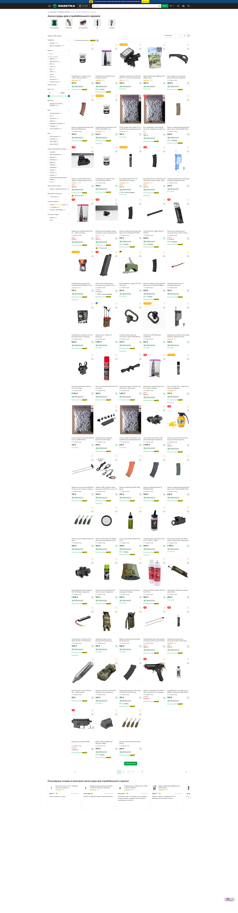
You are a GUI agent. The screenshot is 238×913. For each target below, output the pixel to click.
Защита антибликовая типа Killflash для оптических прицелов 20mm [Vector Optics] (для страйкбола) (106, 540)
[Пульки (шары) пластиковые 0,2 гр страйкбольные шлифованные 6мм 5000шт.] (130, 419)
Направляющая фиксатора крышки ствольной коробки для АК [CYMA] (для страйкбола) (154, 640)
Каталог (85, 6)
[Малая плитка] (188, 35)
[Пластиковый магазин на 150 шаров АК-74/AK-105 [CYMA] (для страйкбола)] (130, 672)
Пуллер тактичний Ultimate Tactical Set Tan (129, 742)
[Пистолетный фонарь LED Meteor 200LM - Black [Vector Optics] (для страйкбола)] (178, 520)
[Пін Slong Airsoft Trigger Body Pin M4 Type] (154, 212)
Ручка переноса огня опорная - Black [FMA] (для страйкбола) (176, 77)
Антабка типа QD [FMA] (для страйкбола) (152, 335)
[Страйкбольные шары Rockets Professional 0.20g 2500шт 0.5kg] (83, 265)
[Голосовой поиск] (159, 6)
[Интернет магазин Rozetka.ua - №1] (64, 6)
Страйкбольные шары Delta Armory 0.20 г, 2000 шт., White (154, 539)
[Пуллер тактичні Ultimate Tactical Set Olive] (83, 520)
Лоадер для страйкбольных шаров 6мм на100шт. (177, 591)
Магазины (54, 118)
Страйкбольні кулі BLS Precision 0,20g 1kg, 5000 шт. (105, 77)
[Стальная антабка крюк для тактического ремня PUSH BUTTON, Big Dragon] (130, 316)
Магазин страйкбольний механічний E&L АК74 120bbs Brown (82, 128)
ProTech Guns (55, 82)
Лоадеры (54, 126)
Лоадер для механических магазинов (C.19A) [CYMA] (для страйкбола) (176, 640)
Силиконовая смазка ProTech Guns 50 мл (130, 539)
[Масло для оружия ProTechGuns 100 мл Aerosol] (106, 368)
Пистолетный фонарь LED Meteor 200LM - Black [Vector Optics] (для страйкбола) (177, 540)
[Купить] (92, 83)
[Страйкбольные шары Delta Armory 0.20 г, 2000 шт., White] (154, 520)
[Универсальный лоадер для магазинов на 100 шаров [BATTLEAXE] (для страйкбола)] (106, 419)
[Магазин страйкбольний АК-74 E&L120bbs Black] (154, 469)
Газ (52, 115)
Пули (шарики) (56, 128)
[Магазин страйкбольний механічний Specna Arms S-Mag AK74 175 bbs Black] (130, 212)
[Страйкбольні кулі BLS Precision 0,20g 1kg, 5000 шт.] (106, 57)
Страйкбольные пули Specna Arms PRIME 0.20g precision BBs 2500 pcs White (178, 691)
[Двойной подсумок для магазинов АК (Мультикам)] (130, 620)
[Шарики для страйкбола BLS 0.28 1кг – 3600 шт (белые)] (83, 212)
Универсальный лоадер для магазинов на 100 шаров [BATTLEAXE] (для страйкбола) (104, 439)
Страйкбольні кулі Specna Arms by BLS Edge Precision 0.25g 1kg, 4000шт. (82, 336)
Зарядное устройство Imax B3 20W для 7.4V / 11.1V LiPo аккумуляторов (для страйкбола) (130, 77)
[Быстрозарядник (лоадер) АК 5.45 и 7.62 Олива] (130, 265)
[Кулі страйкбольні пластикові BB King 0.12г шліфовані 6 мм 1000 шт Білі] (154, 109)
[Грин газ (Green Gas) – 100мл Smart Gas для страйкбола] (178, 368)
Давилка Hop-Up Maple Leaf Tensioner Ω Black (103, 742)
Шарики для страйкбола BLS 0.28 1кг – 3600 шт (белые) (82, 232)
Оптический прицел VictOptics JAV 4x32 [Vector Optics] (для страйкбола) (130, 387)
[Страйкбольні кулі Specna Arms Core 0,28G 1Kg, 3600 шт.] (106, 160)
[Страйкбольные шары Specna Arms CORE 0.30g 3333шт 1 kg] (106, 109)
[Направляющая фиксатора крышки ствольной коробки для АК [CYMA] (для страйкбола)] (154, 620)
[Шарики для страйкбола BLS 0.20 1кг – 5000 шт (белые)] (154, 368)
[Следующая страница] (186, 772)
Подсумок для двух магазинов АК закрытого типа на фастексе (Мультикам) (105, 691)
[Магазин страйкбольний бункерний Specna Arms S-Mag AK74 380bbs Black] (154, 265)
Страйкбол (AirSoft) (64, 12)
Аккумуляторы (56, 113)
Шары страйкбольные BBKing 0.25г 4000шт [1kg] (154, 77)
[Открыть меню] (49, 6)
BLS (52, 64)
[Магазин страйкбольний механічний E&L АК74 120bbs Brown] (83, 109)
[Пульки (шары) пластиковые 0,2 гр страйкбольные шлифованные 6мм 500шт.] (130, 109)
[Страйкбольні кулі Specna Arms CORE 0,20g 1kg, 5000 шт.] (83, 57)
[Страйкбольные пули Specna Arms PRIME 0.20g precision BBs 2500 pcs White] (178, 672)
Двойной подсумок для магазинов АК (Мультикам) (129, 640)
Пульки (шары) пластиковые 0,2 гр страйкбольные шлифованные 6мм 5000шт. (130, 439)
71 (142, 771)
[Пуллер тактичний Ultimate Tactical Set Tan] (130, 723)
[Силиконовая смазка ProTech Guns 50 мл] (130, 520)
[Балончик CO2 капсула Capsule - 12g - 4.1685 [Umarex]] (83, 672)
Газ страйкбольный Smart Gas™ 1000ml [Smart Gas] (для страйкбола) (128, 180)
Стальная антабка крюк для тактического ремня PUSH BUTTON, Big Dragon (130, 336)
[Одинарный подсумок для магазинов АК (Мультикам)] (106, 620)
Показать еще (52, 84)
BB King (53, 59)
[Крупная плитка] (185, 35)
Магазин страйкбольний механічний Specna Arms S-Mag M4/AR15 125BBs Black (178, 488)
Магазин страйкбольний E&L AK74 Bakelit (129, 488)
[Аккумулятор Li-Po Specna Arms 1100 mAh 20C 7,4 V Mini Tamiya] (83, 620)
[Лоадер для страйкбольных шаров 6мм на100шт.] (178, 572)
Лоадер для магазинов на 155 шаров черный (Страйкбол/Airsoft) (178, 335)
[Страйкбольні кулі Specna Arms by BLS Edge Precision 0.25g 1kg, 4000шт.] (83, 316)
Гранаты (53, 121)
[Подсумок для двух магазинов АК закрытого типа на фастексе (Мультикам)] (106, 672)
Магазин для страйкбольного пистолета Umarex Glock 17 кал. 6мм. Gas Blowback (105, 284)
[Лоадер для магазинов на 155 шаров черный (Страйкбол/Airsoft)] (178, 316)
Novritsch (54, 79)
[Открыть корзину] (188, 6)
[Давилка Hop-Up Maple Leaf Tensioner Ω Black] (106, 723)
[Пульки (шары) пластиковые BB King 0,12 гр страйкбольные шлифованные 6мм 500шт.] (83, 419)
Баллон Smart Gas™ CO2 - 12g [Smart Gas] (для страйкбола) (67, 786)
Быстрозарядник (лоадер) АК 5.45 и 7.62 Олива (130, 284)
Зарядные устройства (57, 123)
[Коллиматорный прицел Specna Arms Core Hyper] (83, 368)
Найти (165, 6)
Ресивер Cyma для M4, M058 (80, 741)
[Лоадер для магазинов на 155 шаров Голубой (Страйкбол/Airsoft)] (178, 160)
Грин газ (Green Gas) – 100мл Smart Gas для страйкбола (178, 387)
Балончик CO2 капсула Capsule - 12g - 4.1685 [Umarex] (82, 691)
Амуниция (53, 12)
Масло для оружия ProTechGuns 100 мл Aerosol (106, 387)
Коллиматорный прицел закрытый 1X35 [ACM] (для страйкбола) (82, 591)
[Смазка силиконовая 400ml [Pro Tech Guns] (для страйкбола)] (106, 572)
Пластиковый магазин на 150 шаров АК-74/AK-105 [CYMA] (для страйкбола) (130, 691)
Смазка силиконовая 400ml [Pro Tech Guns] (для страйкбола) (105, 591)
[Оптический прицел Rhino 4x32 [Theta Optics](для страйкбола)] (154, 419)
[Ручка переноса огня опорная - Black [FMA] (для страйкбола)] (178, 57)
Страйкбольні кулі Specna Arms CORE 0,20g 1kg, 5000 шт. (81, 77)
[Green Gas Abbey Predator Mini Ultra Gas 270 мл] (154, 572)
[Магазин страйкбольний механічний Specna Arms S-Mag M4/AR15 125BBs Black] (178, 469)
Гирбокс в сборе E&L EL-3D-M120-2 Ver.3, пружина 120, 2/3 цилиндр (154, 691)
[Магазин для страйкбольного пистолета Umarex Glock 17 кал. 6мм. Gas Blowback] (106, 265)
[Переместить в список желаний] (92, 44)
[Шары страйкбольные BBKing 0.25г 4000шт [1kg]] (154, 57)
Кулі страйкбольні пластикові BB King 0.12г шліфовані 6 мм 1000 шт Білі (154, 128)
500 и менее (55, 136)
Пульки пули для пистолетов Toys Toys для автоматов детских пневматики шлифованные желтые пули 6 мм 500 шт (178, 439)
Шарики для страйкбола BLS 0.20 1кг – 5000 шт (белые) (153, 387)
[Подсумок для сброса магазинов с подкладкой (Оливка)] (130, 572)
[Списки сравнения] (183, 6)
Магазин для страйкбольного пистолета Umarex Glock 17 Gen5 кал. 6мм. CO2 (177, 232)
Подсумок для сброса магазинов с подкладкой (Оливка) (129, 591)
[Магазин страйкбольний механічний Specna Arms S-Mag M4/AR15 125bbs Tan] (178, 109)
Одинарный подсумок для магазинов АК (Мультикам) (103, 640)
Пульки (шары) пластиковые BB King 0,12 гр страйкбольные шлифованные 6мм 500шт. (83, 439)
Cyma (53, 66)
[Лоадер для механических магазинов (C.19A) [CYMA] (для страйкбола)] (178, 620)
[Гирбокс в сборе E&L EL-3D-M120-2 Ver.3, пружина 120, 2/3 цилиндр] (154, 672)
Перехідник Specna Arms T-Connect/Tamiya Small (175, 284)
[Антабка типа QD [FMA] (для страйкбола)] (154, 316)
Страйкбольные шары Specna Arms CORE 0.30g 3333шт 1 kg (106, 128)
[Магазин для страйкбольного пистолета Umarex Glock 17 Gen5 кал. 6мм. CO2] (178, 212)
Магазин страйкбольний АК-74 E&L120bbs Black (152, 488)
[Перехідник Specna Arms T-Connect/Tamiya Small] (178, 265)
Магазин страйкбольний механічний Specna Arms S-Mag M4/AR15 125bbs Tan (178, 128)
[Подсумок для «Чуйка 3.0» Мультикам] (106, 316)
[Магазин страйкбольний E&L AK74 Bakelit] (130, 469)
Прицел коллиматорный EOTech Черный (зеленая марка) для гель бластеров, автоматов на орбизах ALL (82, 180)
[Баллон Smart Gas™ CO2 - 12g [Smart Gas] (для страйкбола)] (51, 787)
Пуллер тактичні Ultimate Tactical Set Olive (83, 539)
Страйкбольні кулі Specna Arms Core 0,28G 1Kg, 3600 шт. (105, 179)
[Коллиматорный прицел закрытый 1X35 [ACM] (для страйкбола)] (83, 572)
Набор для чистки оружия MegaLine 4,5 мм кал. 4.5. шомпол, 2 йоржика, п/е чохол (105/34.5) (83, 488)
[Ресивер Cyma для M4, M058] (83, 723)
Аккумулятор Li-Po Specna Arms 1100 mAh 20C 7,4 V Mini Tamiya (81, 640)
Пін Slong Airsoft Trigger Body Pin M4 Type (153, 232)
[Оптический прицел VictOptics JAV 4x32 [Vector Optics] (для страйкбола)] (130, 368)
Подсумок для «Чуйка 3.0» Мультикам (103, 335)
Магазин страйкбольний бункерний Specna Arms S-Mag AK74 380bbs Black (154, 284)
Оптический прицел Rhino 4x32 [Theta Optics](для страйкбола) (153, 438)
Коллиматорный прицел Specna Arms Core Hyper (81, 387)
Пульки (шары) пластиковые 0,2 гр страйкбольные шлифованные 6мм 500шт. (130, 128)
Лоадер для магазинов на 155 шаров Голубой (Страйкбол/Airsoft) (178, 179)
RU (171, 6)
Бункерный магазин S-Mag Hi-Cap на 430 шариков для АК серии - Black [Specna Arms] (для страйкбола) (154, 180)
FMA (52, 71)
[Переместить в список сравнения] (92, 48)
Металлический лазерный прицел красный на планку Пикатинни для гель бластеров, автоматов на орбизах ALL (106, 232)
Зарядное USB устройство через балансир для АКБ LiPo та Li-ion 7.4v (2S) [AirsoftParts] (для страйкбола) (106, 488)
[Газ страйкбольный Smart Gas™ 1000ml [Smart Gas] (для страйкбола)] (130, 160)
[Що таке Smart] (97, 40)
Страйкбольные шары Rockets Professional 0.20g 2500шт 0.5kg (82, 284)
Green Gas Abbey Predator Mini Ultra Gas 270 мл (154, 591)
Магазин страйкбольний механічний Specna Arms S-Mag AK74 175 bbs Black (130, 232)
